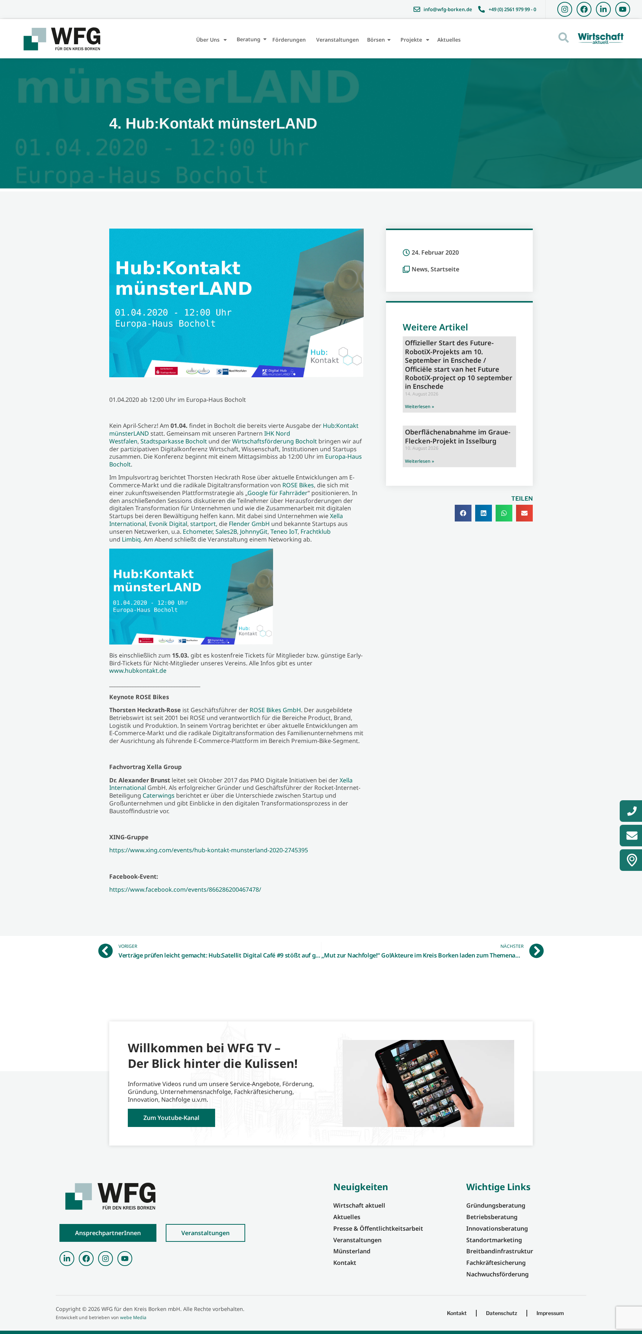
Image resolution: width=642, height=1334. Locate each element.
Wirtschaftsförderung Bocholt (274, 441)
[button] (463, 513)
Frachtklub (316, 531)
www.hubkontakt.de (137, 670)
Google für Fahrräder (277, 493)
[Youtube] (622, 9)
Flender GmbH (249, 524)
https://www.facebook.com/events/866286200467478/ (185, 889)
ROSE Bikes (298, 485)
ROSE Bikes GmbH (275, 710)
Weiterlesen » (419, 406)
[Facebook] (584, 9)
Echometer (198, 531)
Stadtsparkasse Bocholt (173, 441)
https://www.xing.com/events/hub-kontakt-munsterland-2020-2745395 (208, 850)
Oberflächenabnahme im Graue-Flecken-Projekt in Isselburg (457, 436)
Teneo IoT (284, 531)
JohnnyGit (254, 531)
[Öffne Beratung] (265, 39)
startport (203, 524)
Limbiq (131, 539)
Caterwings (159, 795)
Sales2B (226, 531)
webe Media (133, 1317)
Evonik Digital (168, 524)
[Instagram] (564, 9)
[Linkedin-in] (603, 9)
